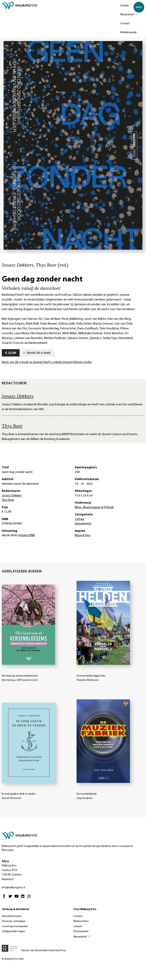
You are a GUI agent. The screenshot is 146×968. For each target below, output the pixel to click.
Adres (5, 861)
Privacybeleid (81, 931)
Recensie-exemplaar (13, 921)
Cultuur (79, 519)
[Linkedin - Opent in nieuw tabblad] (23, 897)
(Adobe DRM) (26, 535)
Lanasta (78, 926)
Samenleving (83, 523)
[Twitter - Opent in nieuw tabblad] (11, 897)
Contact (125, 23)
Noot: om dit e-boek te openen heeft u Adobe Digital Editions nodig (47, 362)
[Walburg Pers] (19, 19)
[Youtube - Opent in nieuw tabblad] (17, 897)
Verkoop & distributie (15, 909)
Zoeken (124, 5)
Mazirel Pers (82, 535)
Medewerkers (81, 921)
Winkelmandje (128, 32)
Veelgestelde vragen (13, 931)
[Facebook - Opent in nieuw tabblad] (5, 897)
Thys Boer (12, 426)
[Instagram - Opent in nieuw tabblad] (30, 897)
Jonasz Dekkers (17, 396)
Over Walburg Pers (85, 909)
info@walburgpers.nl (13, 887)
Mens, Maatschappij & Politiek (94, 507)
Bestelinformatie (11, 916)
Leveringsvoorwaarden (15, 926)
